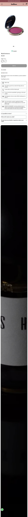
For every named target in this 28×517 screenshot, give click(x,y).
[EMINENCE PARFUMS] (14, 4)
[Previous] (5, 1)
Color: (3, 58)
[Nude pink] (5, 61)
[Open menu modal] (2, 4)
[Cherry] (2, 61)
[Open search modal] (23, 4)
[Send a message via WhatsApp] (2, 509)
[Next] (22, 1)
